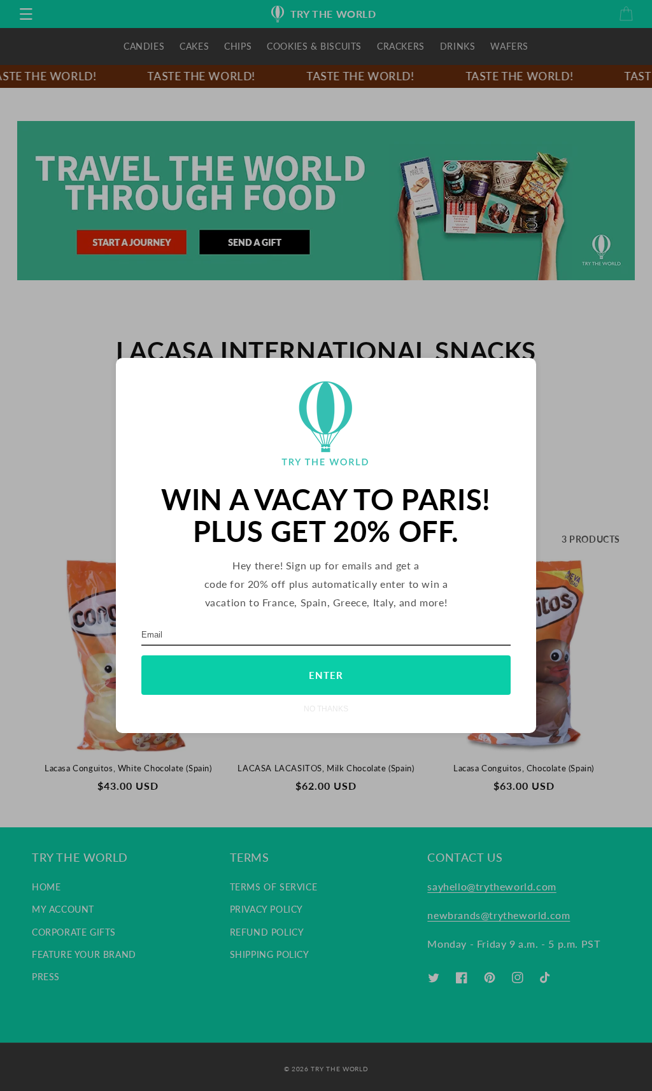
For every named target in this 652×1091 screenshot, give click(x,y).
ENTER (326, 675)
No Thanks (326, 708)
